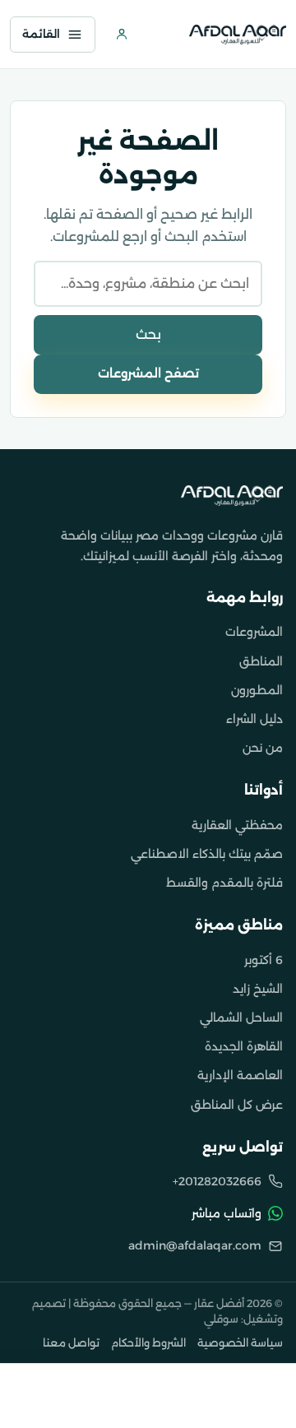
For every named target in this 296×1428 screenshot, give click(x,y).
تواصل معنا (71, 1343)
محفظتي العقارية (237, 825)
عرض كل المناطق (237, 1104)
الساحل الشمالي (241, 1017)
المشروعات (254, 631)
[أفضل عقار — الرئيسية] (232, 495)
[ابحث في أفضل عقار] (163, 35)
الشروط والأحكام (148, 1343)
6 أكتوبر (263, 960)
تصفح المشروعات (148, 373)
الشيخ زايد (258, 988)
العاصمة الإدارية (240, 1075)
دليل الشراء (254, 719)
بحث (148, 334)
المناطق (261, 661)
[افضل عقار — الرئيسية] (237, 34)
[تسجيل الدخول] (121, 34)
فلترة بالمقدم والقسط (224, 882)
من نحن (263, 747)
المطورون (257, 690)
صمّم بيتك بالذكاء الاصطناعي (207, 853)
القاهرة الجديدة (244, 1046)
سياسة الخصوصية (240, 1343)
